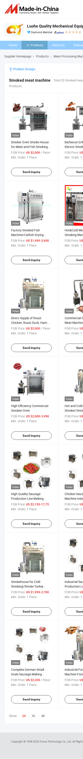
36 (33, 716)
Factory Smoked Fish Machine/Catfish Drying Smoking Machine (27, 234)
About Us (58, 45)
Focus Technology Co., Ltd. (56, 741)
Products (37, 45)
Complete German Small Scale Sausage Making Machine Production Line (28, 674)
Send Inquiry (31, 172)
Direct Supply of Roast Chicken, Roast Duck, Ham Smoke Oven (29, 322)
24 (24, 716)
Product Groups (24, 69)
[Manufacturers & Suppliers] (32, 9)
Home (13, 45)
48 (43, 716)
